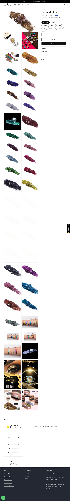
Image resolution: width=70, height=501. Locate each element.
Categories (27, 473)
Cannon (53, 22)
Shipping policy (8, 483)
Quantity (43, 31)
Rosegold (58, 25)
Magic (60, 22)
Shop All (27, 476)
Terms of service (8, 480)
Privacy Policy (7, 473)
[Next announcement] (65, 1)
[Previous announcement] (4, 1)
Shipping (49, 17)
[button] (58, 4)
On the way (45, 22)
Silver (44, 28)
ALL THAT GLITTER (29, 481)
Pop (52, 25)
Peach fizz (45, 25)
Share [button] (44, 59)
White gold (51, 28)
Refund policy (7, 477)
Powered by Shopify (15, 497)
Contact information (9, 486)
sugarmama (60, 28)
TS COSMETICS (9, 497)
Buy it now (53, 43)
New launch (27, 478)
